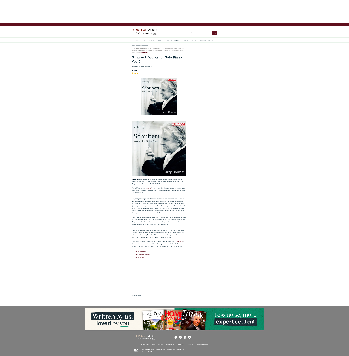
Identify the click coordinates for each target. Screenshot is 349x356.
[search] (214, 33)
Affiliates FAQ (144, 52)
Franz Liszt (179, 241)
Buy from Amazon (140, 252)
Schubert (148, 188)
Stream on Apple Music (142, 255)
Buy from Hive (139, 258)
